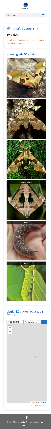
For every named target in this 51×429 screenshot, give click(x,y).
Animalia (10, 40)
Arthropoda (19, 40)
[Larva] (26, 240)
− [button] (10, 331)
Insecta (28, 40)
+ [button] (10, 327)
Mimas (19, 43)
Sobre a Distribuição (39, 405)
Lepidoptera (38, 40)
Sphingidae (11, 43)
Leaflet (33, 402)
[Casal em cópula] (26, 200)
